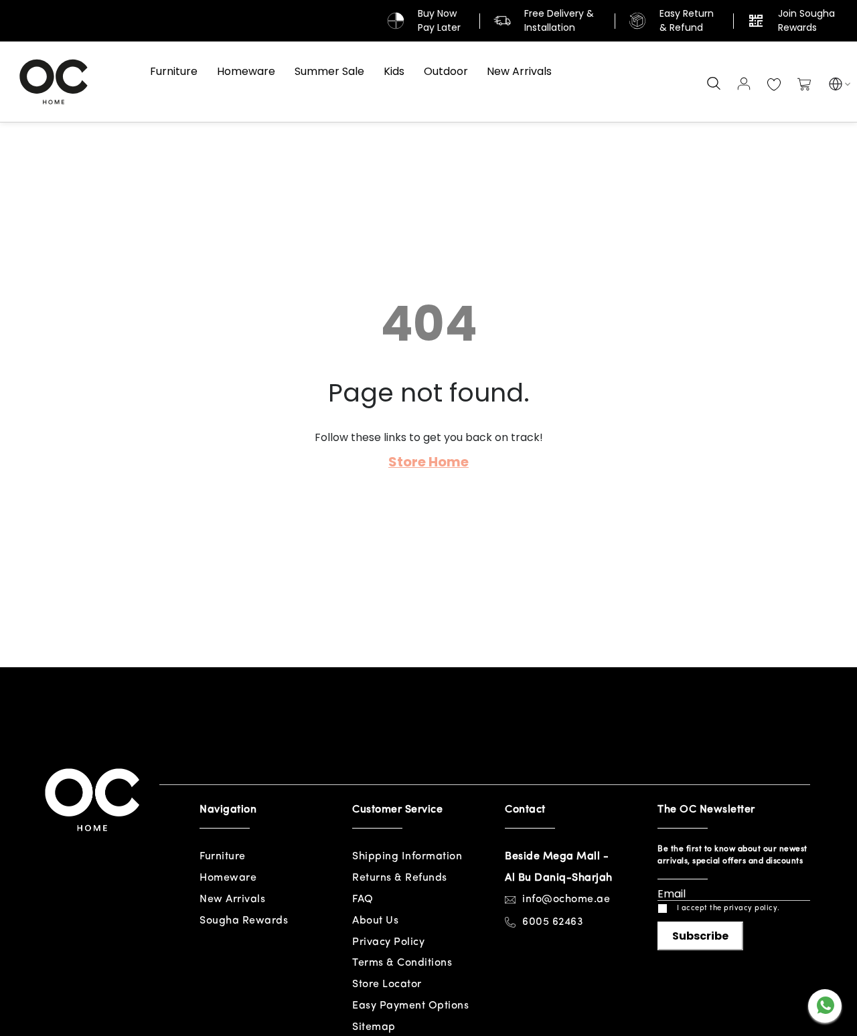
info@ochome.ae (566, 899)
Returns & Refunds (399, 878)
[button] (836, 86)
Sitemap (374, 1027)
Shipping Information (407, 856)
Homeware (228, 878)
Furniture (223, 856)
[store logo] (53, 81)
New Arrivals (232, 899)
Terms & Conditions (402, 963)
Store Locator (387, 984)
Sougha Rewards (244, 921)
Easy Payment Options (410, 1006)
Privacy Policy (388, 942)
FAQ (363, 899)
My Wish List (774, 85)
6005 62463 (552, 922)
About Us (375, 921)
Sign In (744, 83)
